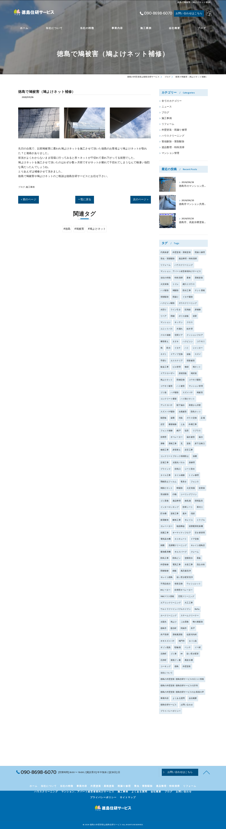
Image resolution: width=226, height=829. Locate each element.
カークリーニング (168, 615)
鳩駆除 (176, 290)
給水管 (190, 328)
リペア (163, 316)
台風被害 (183, 411)
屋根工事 (173, 443)
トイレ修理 (194, 475)
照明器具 (199, 500)
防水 (168, 348)
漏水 (201, 437)
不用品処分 (165, 583)
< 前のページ (28, 199)
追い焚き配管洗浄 (185, 577)
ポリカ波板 (184, 316)
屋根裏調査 (178, 634)
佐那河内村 (192, 634)
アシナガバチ (166, 405)
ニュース (167, 107)
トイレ (176, 284)
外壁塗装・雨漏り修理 (174, 130)
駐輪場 (178, 647)
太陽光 (163, 621)
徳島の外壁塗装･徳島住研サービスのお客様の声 (182, 692)
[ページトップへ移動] (206, 772)
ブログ (21, 187)
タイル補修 (180, 475)
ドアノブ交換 (177, 354)
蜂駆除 (180, 488)
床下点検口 (200, 443)
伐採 (193, 513)
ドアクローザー (167, 373)
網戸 (179, 430)
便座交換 (179, 583)
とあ (183, 424)
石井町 (163, 660)
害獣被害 (191, 360)
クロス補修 (165, 335)
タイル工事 (165, 475)
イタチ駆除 (188, 297)
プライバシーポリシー (170, 711)
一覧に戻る (84, 199)
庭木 (185, 513)
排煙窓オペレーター (183, 590)
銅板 (175, 570)
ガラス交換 (192, 418)
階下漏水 (181, 405)
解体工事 (177, 520)
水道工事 (189, 564)
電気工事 (177, 564)
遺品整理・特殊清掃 (173, 147)
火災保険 (164, 284)
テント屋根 (200, 290)
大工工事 (189, 602)
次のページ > (140, 199)
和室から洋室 (195, 405)
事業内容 (164, 698)
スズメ (198, 354)
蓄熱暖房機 (165, 551)
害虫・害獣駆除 (167, 258)
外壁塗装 (187, 666)
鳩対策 (194, 373)
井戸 (193, 628)
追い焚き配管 (192, 653)
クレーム (195, 551)
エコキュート (181, 539)
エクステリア (177, 360)
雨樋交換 (181, 379)
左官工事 (189, 449)
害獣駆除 (164, 297)
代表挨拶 (164, 252)
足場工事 (164, 462)
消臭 (181, 418)
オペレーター (177, 437)
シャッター (198, 348)
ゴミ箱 (163, 392)
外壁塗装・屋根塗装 (182, 252)
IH (181, 653)
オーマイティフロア (182, 532)
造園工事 (164, 532)
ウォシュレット (194, 583)
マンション (165, 322)
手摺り (163, 360)
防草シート (188, 507)
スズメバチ (188, 392)
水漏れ (180, 328)
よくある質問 (179, 698)
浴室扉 (202, 488)
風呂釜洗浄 (186, 570)
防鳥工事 (164, 558)
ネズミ (163, 354)
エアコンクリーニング (170, 602)
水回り (163, 309)
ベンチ (188, 647)
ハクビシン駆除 (167, 303)
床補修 (198, 309)
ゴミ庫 (174, 653)
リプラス (197, 430)
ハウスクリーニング (173, 136)
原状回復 (183, 373)
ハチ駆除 (175, 392)
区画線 (188, 309)
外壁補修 (164, 564)
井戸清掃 (164, 634)
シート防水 (190, 469)
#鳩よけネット (97, 229)
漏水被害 (191, 437)
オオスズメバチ (167, 641)
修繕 (187, 367)
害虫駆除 (164, 494)
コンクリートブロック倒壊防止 (174, 456)
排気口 (178, 469)
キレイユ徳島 (166, 577)
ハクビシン (188, 341)
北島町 (163, 653)
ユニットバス (166, 328)
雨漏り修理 (200, 252)
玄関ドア (179, 335)
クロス (190, 322)
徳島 (177, 666)
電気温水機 (165, 539)
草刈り (200, 507)
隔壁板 (163, 418)
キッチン (179, 322)
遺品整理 (177, 500)
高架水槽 (189, 660)
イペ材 (198, 647)
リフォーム (168, 124)
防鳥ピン (177, 558)
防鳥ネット (196, 411)
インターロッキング (169, 507)
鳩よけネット (166, 379)
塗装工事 (175, 513)
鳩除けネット (166, 488)
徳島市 (163, 628)
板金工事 (164, 367)
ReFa (197, 609)
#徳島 (67, 229)
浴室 (195, 316)
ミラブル (201, 520)
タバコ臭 (193, 641)
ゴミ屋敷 (164, 500)
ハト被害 (181, 386)
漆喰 (162, 443)
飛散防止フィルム (168, 481)
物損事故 (181, 526)
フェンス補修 (166, 430)
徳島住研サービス (168, 704)
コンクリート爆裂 (168, 398)
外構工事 (193, 424)
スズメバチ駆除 (167, 411)
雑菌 (162, 545)
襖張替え (164, 341)
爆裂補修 (173, 424)
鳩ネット (197, 367)
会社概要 (193, 698)
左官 (162, 424)
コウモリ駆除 (195, 379)
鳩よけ (174, 621)
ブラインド (165, 469)
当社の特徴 (165, 277)
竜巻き (184, 481)
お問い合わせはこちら (189, 13)
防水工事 (187, 290)
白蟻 (175, 494)
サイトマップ (128, 797)
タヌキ (176, 341)
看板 (199, 558)
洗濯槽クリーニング (178, 545)
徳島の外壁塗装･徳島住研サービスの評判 (179, 685)
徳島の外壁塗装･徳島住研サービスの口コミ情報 (182, 679)
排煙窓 (163, 437)
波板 (189, 354)
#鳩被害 (79, 229)
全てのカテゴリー (172, 101)
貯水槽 (163, 513)
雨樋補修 (164, 570)
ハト (187, 348)
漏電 (173, 418)
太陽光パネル (179, 462)
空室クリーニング (186, 596)
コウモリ (201, 341)
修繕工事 (164, 449)
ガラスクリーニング (188, 303)
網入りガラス (189, 284)
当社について (166, 672)
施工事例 (30, 187)
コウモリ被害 (166, 386)
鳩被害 (200, 392)
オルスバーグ (181, 551)
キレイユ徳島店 (198, 545)
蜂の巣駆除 (198, 621)
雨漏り (176, 297)
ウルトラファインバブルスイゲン (175, 609)
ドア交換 (195, 539)
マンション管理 (170, 153)
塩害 (187, 430)
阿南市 (184, 628)
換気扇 (188, 500)
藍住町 (174, 628)
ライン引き (176, 309)
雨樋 (173, 316)
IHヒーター (165, 590)
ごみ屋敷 (185, 621)
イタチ (178, 348)
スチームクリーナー (190, 615)
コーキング (165, 666)
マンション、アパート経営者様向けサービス (180, 271)
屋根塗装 (199, 277)
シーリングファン (189, 494)
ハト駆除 (164, 290)
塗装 (189, 443)
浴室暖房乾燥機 (196, 526)
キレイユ (189, 520)
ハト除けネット (188, 398)
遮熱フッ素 (176, 660)
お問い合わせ (187, 704)
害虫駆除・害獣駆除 (173, 142)
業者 (189, 277)
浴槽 (195, 456)
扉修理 (192, 462)
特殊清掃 (179, 277)
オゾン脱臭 (165, 647)
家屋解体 (164, 520)
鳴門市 (182, 641)
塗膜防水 (189, 558)
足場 (203, 418)
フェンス (195, 481)
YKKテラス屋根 (167, 596)
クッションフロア (195, 335)
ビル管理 (177, 367)
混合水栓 (201, 564)
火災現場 (191, 488)
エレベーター (166, 526)
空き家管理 (200, 532)
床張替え (177, 449)
